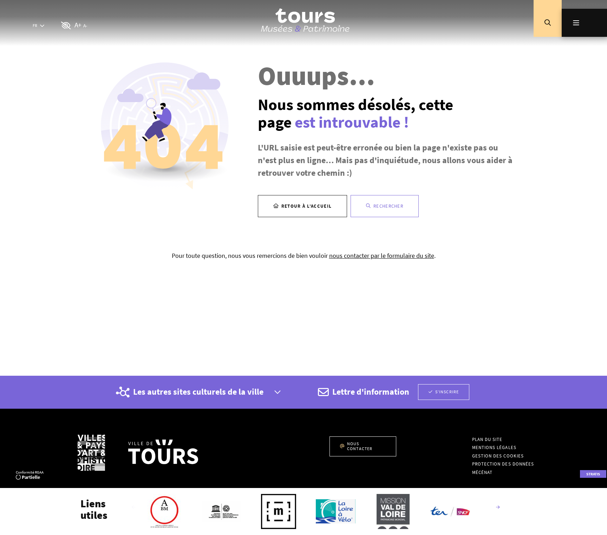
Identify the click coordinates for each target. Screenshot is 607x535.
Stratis (593, 474)
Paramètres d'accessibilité (66, 26)
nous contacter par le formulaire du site (381, 256)
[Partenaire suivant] (498, 507)
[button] (548, 23)
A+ (77, 24)
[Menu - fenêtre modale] (584, 23)
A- (85, 25)
